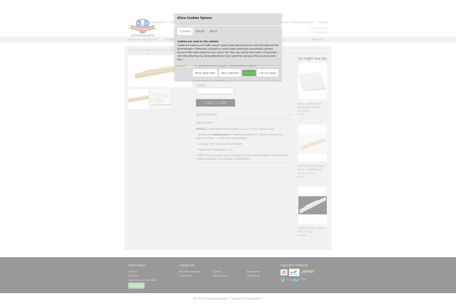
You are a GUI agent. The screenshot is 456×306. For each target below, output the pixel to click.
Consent (185, 31)
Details (200, 31)
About (213, 31)
